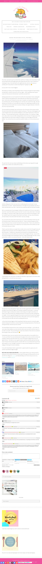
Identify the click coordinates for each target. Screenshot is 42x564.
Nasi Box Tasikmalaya (8, 443)
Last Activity (14, 400)
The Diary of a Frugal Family (21, 12)
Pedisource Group (7, 438)
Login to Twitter (29, 459)
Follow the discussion (39, 398)
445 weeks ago (16, 443)
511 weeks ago (10, 413)
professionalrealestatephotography (11, 432)
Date (6, 400)
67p (12, 426)
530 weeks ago (10, 402)
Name (3, 461)
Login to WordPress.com (23, 459)
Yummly (14, 355)
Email (15, 461)
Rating (9, 400)
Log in (36, 562)
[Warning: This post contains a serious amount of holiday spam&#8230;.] (8, 368)
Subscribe (31, 390)
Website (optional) (29, 461)
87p (13, 443)
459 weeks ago (15, 426)
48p (19, 432)
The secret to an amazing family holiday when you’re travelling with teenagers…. (33, 372)
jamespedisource (7, 426)
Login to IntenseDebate (17, 459)
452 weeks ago (23, 432)
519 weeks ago (10, 407)
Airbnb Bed (6, 413)
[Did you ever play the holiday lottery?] (21, 367)
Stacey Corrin (27, 560)
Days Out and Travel (37, 395)
